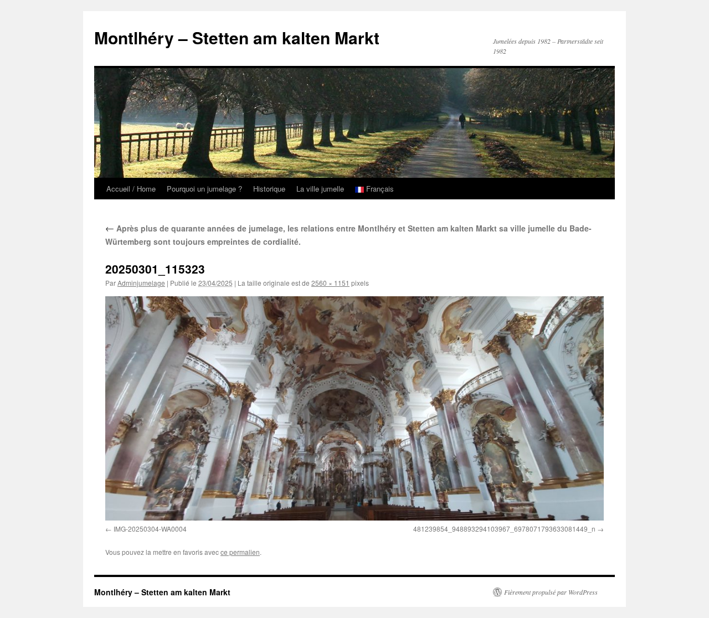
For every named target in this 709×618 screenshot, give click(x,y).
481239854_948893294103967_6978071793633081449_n (504, 528)
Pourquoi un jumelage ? (204, 188)
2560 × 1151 (330, 282)
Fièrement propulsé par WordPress (551, 592)
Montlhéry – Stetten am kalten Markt (236, 37)
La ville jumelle (320, 188)
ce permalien (240, 552)
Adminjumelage (141, 282)
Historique (269, 188)
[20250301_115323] (354, 408)
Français (379, 188)
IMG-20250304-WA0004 (150, 528)
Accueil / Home (131, 188)
